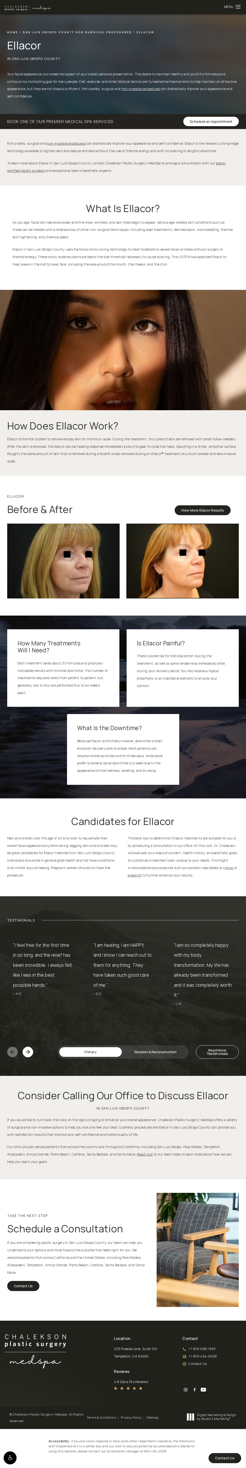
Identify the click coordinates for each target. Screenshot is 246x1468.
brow (229, 867)
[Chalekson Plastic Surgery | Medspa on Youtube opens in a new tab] (203, 1389)
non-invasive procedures (140, 88)
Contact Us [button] (224, 1458)
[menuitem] (185, 1389)
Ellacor (145, 32)
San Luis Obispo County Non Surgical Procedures (77, 32)
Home (12, 32)
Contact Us (23, 1286)
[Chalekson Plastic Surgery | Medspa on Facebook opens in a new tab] (194, 1389)
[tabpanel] (123, 986)
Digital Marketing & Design (216, 1417)
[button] (10, 1457)
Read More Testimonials (217, 1052)
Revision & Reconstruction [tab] (156, 1052)
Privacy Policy (131, 1418)
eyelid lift (135, 875)
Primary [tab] (91, 1052)
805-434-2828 (155, 1451)
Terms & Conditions (101, 1418)
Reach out (145, 1154)
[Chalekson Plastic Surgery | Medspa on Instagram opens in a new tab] (185, 1389)
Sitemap (152, 1418)
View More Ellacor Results (202, 510)
